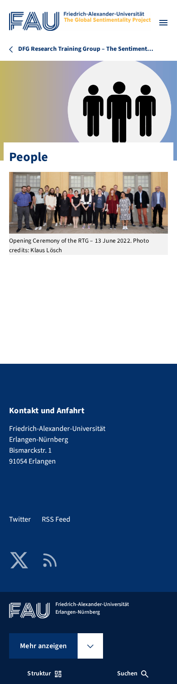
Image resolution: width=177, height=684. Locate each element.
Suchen (127, 673)
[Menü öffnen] (163, 23)
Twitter (20, 519)
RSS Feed (56, 519)
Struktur (39, 673)
